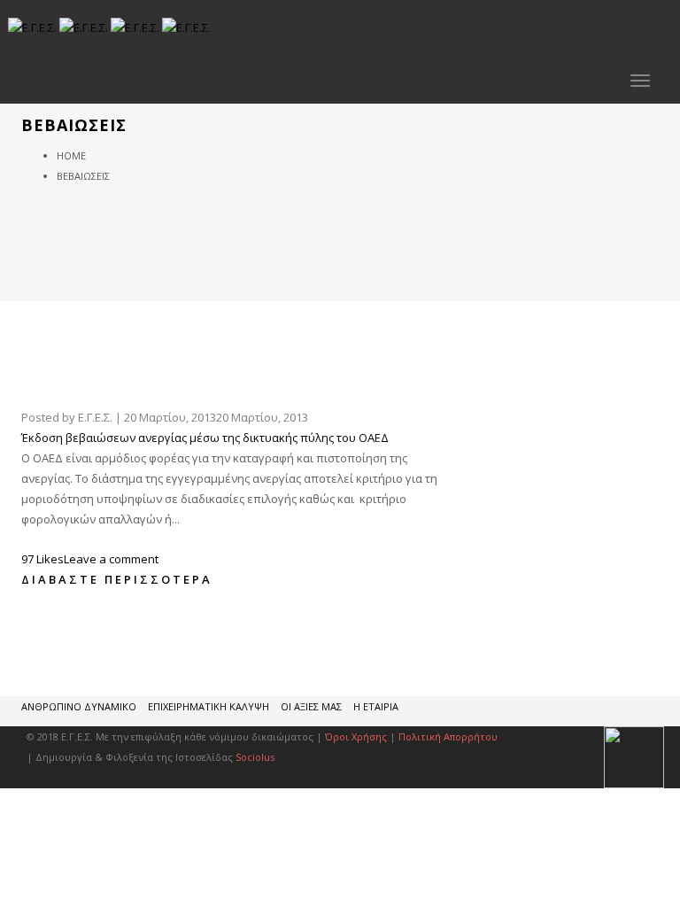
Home (71, 155)
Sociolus (255, 757)
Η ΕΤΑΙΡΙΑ (375, 706)
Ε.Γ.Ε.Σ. (95, 417)
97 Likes (42, 559)
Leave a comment (111, 559)
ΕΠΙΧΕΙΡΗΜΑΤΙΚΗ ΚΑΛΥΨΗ (208, 706)
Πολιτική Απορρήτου (448, 736)
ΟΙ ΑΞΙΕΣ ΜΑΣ (311, 706)
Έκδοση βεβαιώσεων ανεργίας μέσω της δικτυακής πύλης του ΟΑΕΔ (205, 438)
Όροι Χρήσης (356, 736)
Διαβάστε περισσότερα (116, 579)
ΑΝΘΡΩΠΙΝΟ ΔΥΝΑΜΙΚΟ (78, 706)
